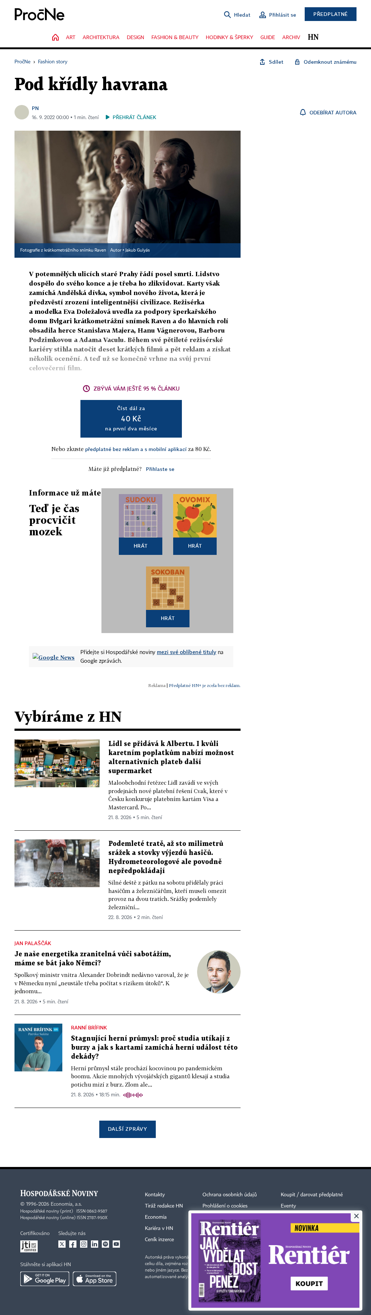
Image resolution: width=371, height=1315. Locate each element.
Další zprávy (127, 1129)
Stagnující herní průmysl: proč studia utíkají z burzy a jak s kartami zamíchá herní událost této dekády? (154, 1048)
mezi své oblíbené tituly (186, 652)
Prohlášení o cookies (225, 1206)
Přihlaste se (160, 469)
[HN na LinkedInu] (94, 1244)
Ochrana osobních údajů (230, 1194)
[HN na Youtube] (116, 1244)
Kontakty (155, 1194)
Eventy (288, 1206)
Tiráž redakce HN (164, 1206)
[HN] (313, 38)
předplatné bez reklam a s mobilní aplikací (136, 449)
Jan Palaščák (32, 943)
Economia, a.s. (66, 1204)
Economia (156, 1217)
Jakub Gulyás (137, 250)
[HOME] (55, 38)
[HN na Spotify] (105, 1244)
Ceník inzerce (159, 1239)
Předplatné (330, 14)
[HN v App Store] (94, 1279)
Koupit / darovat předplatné (312, 1194)
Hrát (141, 546)
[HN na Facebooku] (72, 1244)
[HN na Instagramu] (83, 1244)
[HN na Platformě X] (62, 1244)
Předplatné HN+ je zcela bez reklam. (205, 685)
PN (35, 108)
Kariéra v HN (159, 1228)
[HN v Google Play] (44, 1279)
